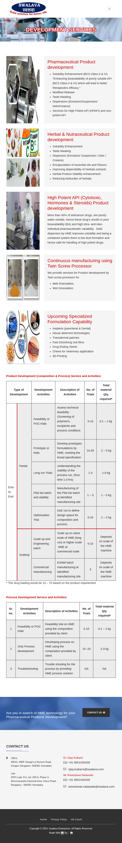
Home (43, 819)
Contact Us (94, 712)
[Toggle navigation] (109, 8)
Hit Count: (76, 819)
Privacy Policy (59, 819)
